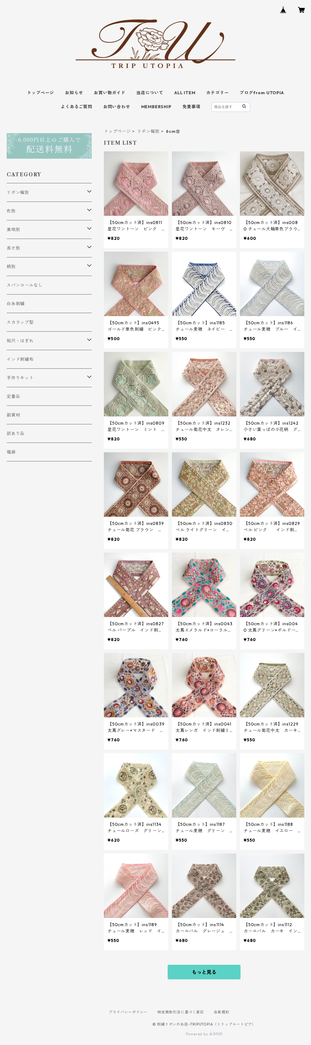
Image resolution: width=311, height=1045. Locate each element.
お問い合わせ (116, 106)
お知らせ (74, 92)
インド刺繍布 (20, 359)
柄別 (11, 266)
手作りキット (20, 378)
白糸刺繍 (16, 303)
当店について (149, 92)
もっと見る (204, 972)
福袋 (11, 452)
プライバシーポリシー (128, 1012)
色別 (11, 211)
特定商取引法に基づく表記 (180, 1012)
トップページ (40, 92)
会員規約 (221, 1012)
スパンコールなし (25, 285)
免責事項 (191, 106)
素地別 (13, 229)
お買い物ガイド (109, 92)
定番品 (13, 396)
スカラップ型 (20, 322)
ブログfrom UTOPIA (262, 92)
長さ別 (13, 248)
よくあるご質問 (76, 106)
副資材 (13, 415)
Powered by (197, 1034)
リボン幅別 (148, 131)
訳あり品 (16, 433)
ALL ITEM (184, 92)
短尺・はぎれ (20, 340)
